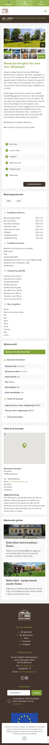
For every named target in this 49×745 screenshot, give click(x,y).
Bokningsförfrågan (34, 184)
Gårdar (10, 18)
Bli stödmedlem (26, 635)
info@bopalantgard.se (28, 672)
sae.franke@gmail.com (18, 481)
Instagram (26, 644)
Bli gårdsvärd (26, 632)
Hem (3, 18)
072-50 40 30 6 (26, 666)
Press (26, 638)
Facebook (26, 641)
